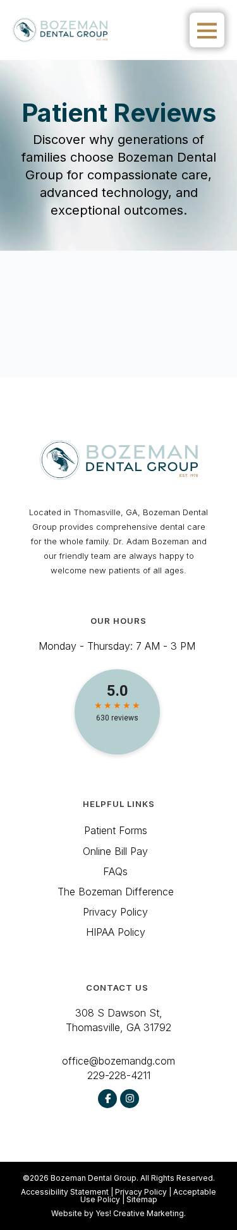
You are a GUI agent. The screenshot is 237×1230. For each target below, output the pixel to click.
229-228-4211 (118, 1075)
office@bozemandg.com (118, 1060)
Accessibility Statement (65, 1192)
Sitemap (141, 1199)
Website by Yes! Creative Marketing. (118, 1213)
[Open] (207, 30)
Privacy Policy (141, 1192)
